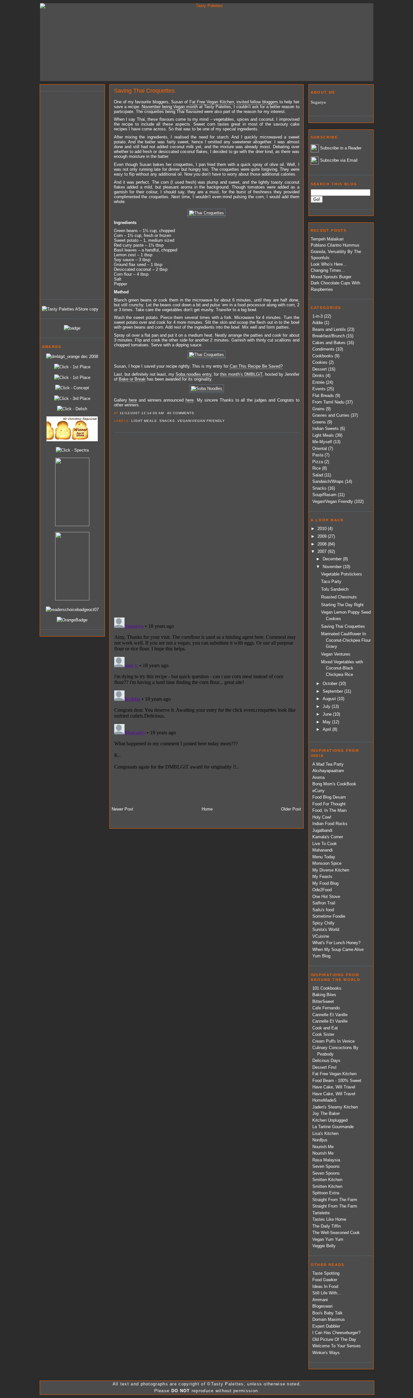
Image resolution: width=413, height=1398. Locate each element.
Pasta (317, 455)
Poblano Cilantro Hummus (335, 245)
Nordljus (319, 1140)
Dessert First (324, 1067)
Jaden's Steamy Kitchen (335, 1107)
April (327, 729)
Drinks (318, 375)
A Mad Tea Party (328, 764)
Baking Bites (324, 994)
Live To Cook (324, 843)
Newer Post (122, 809)
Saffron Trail (323, 903)
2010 (322, 528)
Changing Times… (328, 270)
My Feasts (322, 876)
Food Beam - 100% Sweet (336, 1080)
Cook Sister (323, 1034)
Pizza (317, 461)
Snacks (167, 421)
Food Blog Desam (329, 797)
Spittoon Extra (325, 1192)
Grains (318, 408)
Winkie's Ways (326, 1352)
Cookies (319, 362)
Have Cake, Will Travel (333, 1087)
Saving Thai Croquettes (144, 90)
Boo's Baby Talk (327, 1313)
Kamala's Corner (327, 836)
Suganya (318, 102)
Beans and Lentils (329, 329)
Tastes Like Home (329, 1219)
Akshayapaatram (328, 770)
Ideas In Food (325, 1286)
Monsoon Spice (326, 863)
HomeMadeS (324, 1100)
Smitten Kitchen (327, 1179)
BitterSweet (323, 1001)
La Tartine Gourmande (333, 1126)
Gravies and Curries (330, 415)
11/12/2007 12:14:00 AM (142, 413)
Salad (317, 475)
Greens (319, 422)
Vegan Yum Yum (327, 1239)
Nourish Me (323, 1146)
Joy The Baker (326, 1113)
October (331, 683)
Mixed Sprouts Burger (331, 276)
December (333, 558)
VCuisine (320, 936)
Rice (316, 468)
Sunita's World (325, 929)
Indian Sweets (325, 428)
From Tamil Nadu (328, 402)
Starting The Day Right (342, 604)
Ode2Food (322, 889)
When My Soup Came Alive (338, 949)
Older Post (291, 809)
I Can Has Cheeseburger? (336, 1332)
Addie (317, 322)
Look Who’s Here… (329, 264)
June (328, 714)
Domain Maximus (328, 1319)
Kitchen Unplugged (330, 1120)
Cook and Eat (325, 1028)
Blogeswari (322, 1306)
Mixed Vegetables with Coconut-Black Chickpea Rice (342, 668)
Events (319, 388)
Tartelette (321, 1212)
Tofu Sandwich (334, 589)
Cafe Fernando (326, 1007)
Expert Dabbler (326, 1326)
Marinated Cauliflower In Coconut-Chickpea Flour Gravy (346, 640)
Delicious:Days (326, 1060)
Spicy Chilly (323, 923)
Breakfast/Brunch (328, 335)
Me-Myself (322, 441)
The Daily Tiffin (326, 1226)
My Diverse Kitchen (330, 870)
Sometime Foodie (328, 916)
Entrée (318, 382)
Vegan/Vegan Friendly (201, 421)
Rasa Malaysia (326, 1160)
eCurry (318, 790)
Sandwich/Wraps (328, 481)
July (327, 706)
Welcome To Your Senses (336, 1345)
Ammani (320, 1299)
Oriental (319, 448)
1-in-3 (317, 316)
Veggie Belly (324, 1245)
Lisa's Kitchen (325, 1133)
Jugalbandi (322, 830)
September (333, 691)
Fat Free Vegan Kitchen (334, 1073)
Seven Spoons (326, 1166)
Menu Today (323, 856)
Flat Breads (323, 395)
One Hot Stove (326, 896)
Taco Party (331, 581)
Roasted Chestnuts (339, 597)
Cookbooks (322, 355)
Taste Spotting (325, 1273)
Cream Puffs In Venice (333, 1041)
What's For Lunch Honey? (336, 942)
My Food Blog (325, 883)
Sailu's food (323, 909)
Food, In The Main (329, 810)
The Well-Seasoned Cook (336, 1232)
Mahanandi (322, 850)
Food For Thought (329, 803)
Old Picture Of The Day (334, 1339)
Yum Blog (321, 956)
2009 (322, 536)
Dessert (319, 369)
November (333, 566)
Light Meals (144, 421)
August (330, 698)
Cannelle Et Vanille (330, 1014)
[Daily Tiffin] (72, 328)
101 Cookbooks (326, 988)
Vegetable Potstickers (341, 574)
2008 (322, 544)
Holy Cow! (321, 817)
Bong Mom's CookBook (334, 783)
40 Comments (180, 413)
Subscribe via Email (339, 160)
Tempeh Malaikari (327, 239)
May (327, 721)
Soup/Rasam (324, 494)
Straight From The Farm (334, 1199)
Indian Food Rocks (330, 823)
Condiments (323, 349)
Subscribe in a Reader (340, 148)
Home (207, 809)
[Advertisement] (68, 194)
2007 (322, 551)
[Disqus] (206, 524)
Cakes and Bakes (329, 342)
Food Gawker (324, 1279)
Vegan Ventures (335, 654)
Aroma (318, 777)
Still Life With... (326, 1293)
